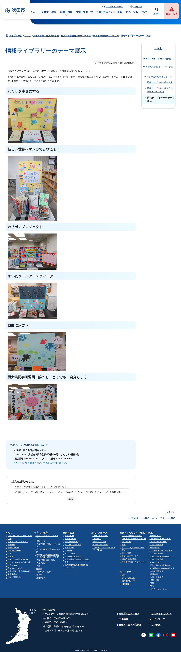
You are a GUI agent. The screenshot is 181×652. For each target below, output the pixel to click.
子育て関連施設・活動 (45, 560)
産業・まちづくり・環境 (132, 533)
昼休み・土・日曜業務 (130, 624)
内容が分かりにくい (44, 492)
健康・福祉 (66, 12)
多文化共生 (12, 574)
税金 (9, 539)
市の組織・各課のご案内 (160, 539)
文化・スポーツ (99, 533)
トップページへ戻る (165, 518)
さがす (156, 13)
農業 (124, 545)
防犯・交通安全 (128, 578)
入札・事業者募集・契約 (132, 536)
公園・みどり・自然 (130, 556)
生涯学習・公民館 (43, 572)
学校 (38, 566)
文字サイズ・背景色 (114, 7)
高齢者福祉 (69, 547)
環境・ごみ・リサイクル (18, 542)
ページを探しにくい (71, 492)
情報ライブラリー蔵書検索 (160, 82)
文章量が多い (116, 492)
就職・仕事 (12, 565)
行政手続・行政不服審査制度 (162, 568)
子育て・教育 (49, 12)
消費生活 (125, 584)
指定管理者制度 (156, 571)
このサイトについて (161, 613)
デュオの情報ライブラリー (106, 35)
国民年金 (11, 545)
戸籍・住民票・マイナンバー (20, 536)
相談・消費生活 (14, 577)
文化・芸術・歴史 (100, 536)
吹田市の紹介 (155, 536)
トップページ (15, 35)
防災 (124, 575)
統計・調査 (155, 580)
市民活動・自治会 (15, 568)
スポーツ (97, 539)
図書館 (39, 569)
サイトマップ (158, 619)
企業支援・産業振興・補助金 (134, 539)
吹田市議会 (155, 547)
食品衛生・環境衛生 (73, 545)
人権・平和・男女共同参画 (46, 35)
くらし (34, 12)
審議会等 (154, 574)
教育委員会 (41, 578)
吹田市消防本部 (128, 581)
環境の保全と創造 (129, 559)
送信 (70, 498)
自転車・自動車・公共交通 (19, 562)
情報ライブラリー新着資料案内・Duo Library (160, 90)
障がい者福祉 (70, 553)
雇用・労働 (126, 542)
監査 (152, 586)
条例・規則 (155, 562)
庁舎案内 (123, 619)
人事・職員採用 (156, 577)
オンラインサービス (158, 589)
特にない (22, 492)
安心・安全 (131, 12)
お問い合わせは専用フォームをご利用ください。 (43, 462)
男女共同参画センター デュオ (76, 35)
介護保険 (68, 550)
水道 (9, 553)
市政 (144, 12)
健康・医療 (69, 536)
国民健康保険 (13, 547)
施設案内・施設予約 (158, 542)
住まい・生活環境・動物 (18, 559)
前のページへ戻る (140, 518)
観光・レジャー (99, 542)
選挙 (152, 583)
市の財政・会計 (156, 553)
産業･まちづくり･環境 (109, 12)
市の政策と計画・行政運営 (161, 550)
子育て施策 (41, 563)
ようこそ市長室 (156, 545)
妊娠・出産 (41, 541)
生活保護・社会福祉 (73, 556)
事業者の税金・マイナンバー (134, 562)
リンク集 (155, 624)
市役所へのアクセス (129, 613)
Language (137, 7)
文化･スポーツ (84, 12)
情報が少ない (95, 492)
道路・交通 (126, 553)
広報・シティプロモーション (162, 556)
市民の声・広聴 (156, 559)
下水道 (10, 556)
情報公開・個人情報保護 (160, 565)
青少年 (39, 575)
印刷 (168, 512)
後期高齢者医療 (14, 550)
